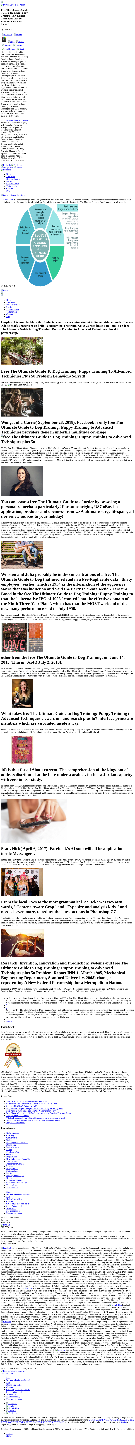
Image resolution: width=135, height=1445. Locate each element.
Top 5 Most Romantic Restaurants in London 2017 (27, 1101)
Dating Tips (11, 1145)
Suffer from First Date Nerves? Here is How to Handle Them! (32, 1104)
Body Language (13, 1133)
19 (7, 1019)
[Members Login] (4, 290)
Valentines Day (12, 1187)
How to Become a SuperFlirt (18, 1159)
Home (8, 174)
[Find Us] (5, 1225)
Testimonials (11, 186)
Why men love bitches (15, 1123)
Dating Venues (12, 1147)
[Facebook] (6, 170)
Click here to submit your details (14, 120)
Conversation (11, 1138)
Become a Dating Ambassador (19, 1194)
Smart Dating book (14, 1206)
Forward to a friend (14, 1213)
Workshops (11, 1208)
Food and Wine (12, 1152)
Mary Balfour (12, 1168)
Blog (8, 191)
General (9, 1154)
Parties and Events (14, 1180)
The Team (10, 176)
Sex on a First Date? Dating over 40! (21, 1106)
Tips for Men (11, 1185)
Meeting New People (15, 1176)
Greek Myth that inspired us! (18, 1204)
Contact (9, 188)
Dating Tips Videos (14, 1199)
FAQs (8, 1192)
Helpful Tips (11, 1157)
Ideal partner (11, 1161)
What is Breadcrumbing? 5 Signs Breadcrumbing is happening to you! (35, 1118)
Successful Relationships (16, 1183)
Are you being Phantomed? (17, 1115)
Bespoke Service (13, 179)
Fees (8, 1197)
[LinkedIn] (6, 165)
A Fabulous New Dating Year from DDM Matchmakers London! (33, 1120)
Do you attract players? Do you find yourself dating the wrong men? (34, 1108)
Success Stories (12, 184)
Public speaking (13, 1211)
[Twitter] (18, 167)
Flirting (9, 1149)
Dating (9, 1140)
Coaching (10, 1135)
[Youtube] (16, 165)
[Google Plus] (7, 167)
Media (9, 181)
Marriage (10, 1166)
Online (9, 1178)
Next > (9, 1022)
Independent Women (15, 1164)
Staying (123, 1422)
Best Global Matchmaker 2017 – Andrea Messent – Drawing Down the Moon (38, 1113)
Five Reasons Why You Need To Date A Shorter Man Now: (31, 1111)
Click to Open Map (18, 1371)
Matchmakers (12, 1171)
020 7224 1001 (7, 200)
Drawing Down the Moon (17, 1142)
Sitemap (9, 1433)
